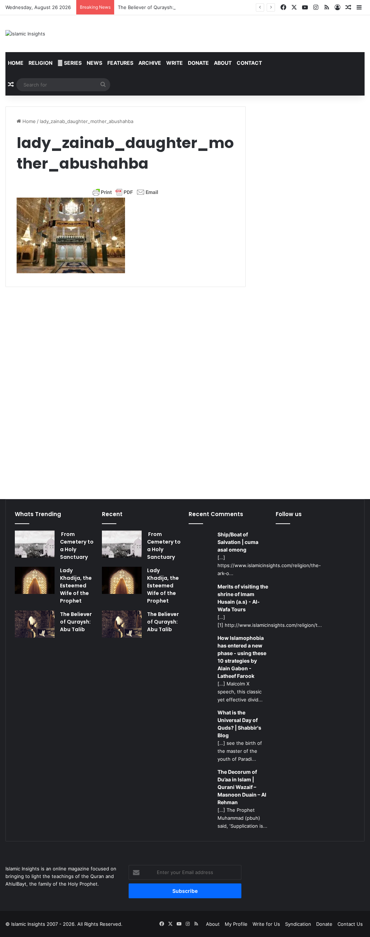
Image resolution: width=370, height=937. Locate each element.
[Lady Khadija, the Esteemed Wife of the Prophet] (35, 580)
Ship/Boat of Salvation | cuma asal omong (238, 542)
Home (15, 63)
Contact (249, 63)
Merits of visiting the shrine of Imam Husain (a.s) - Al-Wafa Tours (243, 597)
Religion (40, 63)
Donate (198, 63)
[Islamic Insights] (25, 34)
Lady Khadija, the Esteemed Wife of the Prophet (76, 585)
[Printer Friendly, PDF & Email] (125, 192)
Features (120, 63)
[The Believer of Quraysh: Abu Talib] (35, 624)
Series (72, 63)
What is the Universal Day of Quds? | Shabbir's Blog (239, 723)
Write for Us (266, 924)
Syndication (298, 924)
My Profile (236, 924)
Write (174, 63)
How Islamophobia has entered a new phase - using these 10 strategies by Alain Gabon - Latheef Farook (242, 657)
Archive (149, 63)
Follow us (289, 514)
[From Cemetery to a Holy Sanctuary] (35, 544)
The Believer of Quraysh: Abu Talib (157, 7)
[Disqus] (125, 388)
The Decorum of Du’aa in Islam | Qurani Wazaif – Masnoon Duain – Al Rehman (242, 787)
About (223, 63)
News (94, 63)
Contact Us (350, 924)
